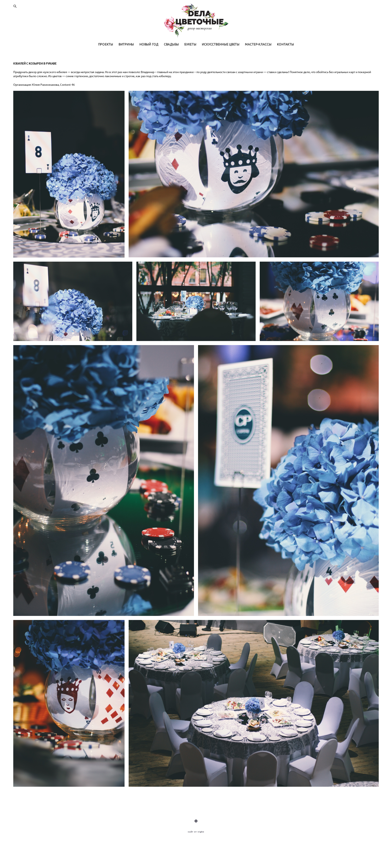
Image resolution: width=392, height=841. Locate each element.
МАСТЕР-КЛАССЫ (258, 44)
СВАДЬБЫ (171, 44)
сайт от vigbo (196, 832)
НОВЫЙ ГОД (148, 44)
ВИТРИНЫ (126, 44)
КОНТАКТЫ (285, 44)
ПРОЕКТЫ (105, 44)
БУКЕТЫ (190, 44)
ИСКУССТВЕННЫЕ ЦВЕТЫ (220, 44)
